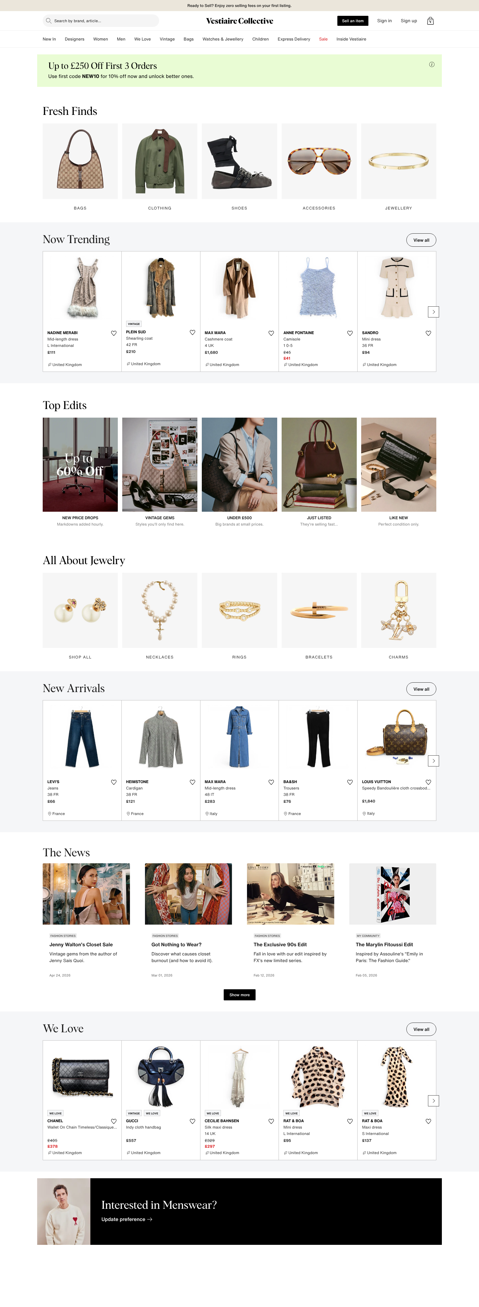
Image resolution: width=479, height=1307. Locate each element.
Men (121, 39)
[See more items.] (433, 311)
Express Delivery (294, 39)
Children (260, 39)
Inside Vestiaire (351, 39)
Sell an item (353, 21)
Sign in (384, 21)
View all (421, 240)
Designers (75, 39)
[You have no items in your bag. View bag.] (430, 21)
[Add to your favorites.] (114, 333)
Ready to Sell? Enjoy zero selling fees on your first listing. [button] (239, 6)
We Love (142, 39)
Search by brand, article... (77, 21)
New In (49, 39)
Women (100, 39)
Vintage (167, 39)
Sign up (409, 21)
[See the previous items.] (45, 311)
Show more (240, 995)
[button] (430, 21)
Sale (323, 39)
